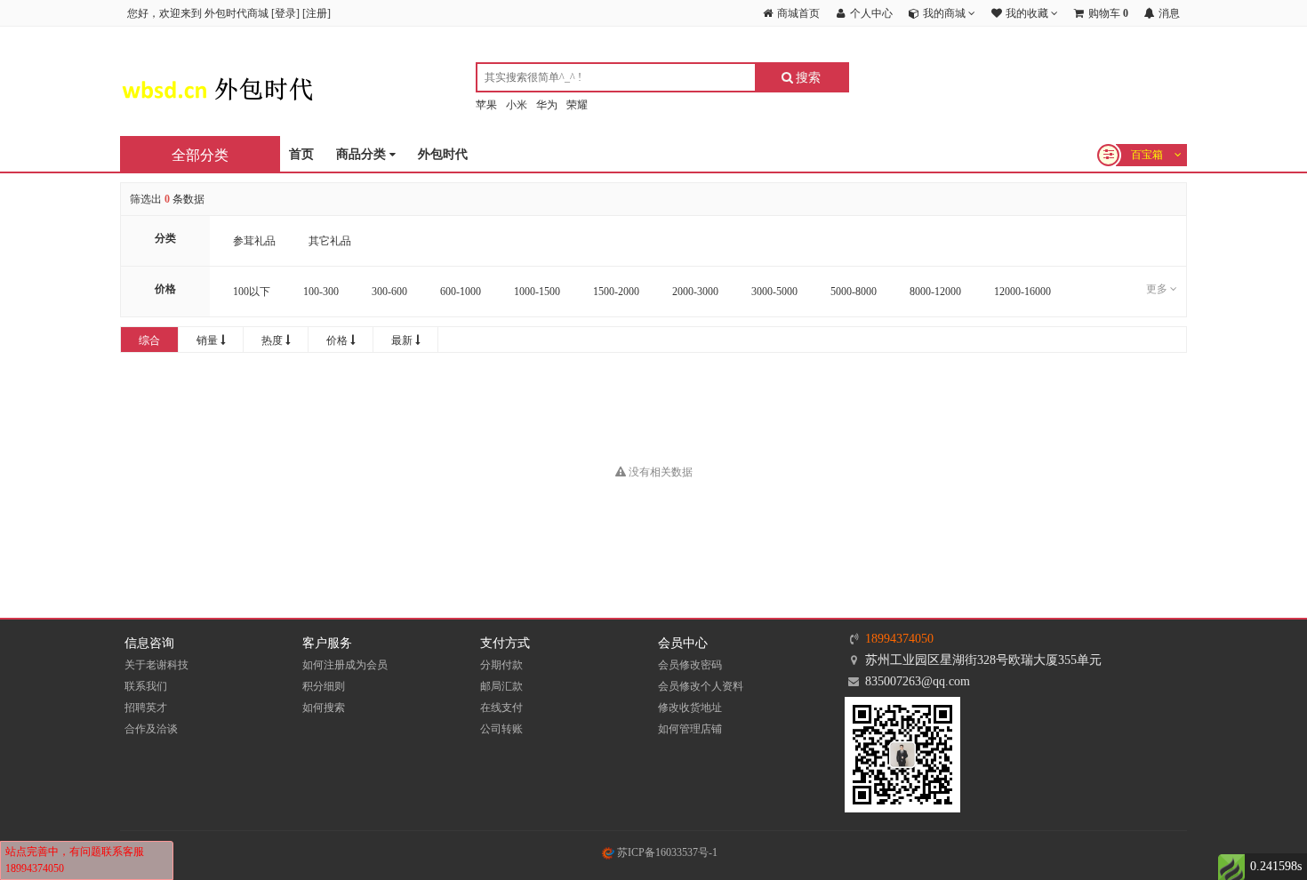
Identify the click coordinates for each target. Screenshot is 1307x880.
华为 (546, 105)
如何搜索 (323, 707)
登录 (285, 13)
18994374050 (899, 638)
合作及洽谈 (151, 729)
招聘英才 (145, 707)
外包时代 (443, 154)
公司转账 (501, 729)
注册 (316, 13)
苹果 (486, 105)
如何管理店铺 (690, 729)
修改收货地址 (690, 707)
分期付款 (501, 665)
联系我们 (145, 686)
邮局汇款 (501, 686)
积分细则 (323, 686)
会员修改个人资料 (700, 686)
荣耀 (577, 105)
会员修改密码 (690, 665)
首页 (301, 154)
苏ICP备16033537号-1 (666, 852)
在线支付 (501, 707)
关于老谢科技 (156, 665)
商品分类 (362, 154)
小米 (516, 105)
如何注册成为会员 (345, 665)
